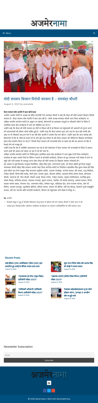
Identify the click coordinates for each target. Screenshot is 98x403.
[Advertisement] (49, 8)
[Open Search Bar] (94, 33)
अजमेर (9, 198)
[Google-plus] (53, 390)
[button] (49, 383)
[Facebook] (45, 390)
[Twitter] (49, 390)
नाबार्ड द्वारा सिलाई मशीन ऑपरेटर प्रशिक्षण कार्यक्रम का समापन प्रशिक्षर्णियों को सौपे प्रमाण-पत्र (44, 206)
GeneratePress (63, 399)
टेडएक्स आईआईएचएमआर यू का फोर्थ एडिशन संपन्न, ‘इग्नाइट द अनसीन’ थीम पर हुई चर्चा (78, 292)
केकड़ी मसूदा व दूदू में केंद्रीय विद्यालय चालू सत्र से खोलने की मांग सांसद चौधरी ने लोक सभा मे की (45, 202)
